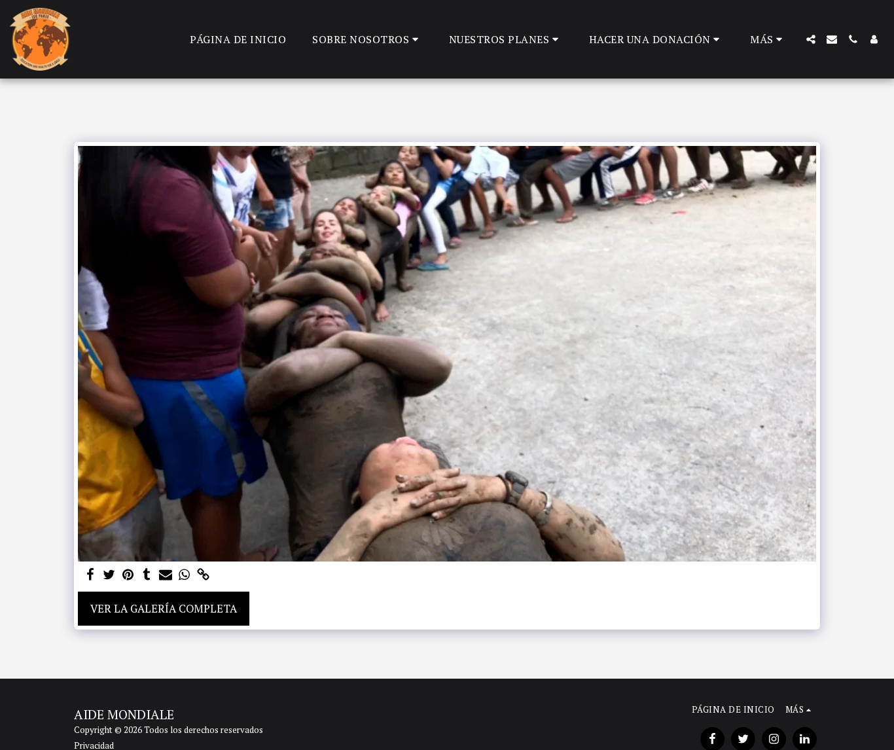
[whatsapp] (185, 575)
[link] (204, 575)
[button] (367, 39)
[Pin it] (128, 575)
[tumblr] (147, 575)
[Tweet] (109, 575)
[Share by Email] (166, 575)
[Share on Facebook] (90, 575)
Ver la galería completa (163, 608)
